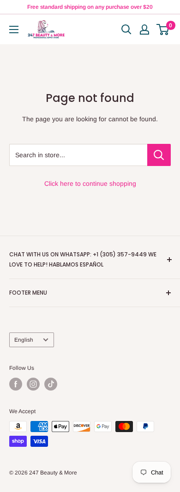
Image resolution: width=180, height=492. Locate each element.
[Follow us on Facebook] (15, 384)
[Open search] (126, 29)
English (23, 340)
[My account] (144, 29)
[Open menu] (13, 29)
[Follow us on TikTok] (50, 384)
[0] (163, 29)
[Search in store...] (159, 155)
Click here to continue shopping (90, 183)
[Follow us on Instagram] (33, 384)
